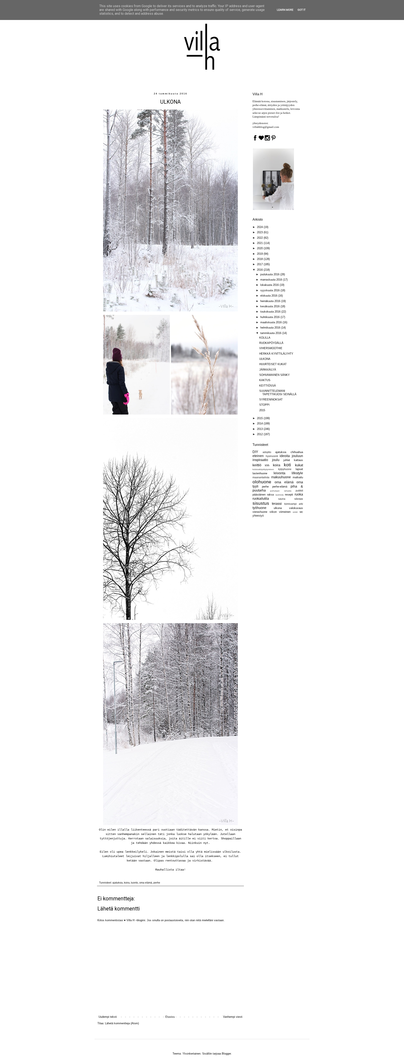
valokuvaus (296, 508)
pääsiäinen (259, 494)
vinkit (295, 512)
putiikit (299, 490)
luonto (134, 882)
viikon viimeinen (280, 511)
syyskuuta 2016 (270, 290)
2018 (260, 259)
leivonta (279, 473)
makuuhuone (281, 477)
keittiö (256, 465)
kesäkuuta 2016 (270, 306)
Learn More (285, 9)
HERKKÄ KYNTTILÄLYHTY (276, 353)
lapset (299, 469)
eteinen (258, 456)
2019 (260, 253)
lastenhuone (259, 473)
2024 (260, 227)
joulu (275, 460)
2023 (260, 232)
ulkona (278, 508)
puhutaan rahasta (280, 491)
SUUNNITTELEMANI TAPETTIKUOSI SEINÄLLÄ (277, 392)
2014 (260, 423)
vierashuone (259, 511)
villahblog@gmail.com (265, 127)
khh (267, 465)
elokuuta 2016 (269, 295)
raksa (270, 494)
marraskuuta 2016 (271, 279)
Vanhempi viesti (232, 1016)
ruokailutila (260, 498)
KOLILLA (264, 337)
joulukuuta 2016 (270, 274)
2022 (260, 237)
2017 (260, 264)
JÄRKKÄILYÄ (267, 369)
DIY (255, 452)
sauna (281, 498)
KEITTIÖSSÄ (267, 385)
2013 (260, 429)
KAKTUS (264, 380)
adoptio (267, 452)
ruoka (299, 494)
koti (287, 464)
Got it (302, 9)
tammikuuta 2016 (271, 333)
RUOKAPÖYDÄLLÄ (271, 343)
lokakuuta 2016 (270, 284)
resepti (289, 494)
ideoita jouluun (291, 456)
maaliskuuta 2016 (271, 322)
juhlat (286, 460)
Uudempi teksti (107, 1016)
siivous (298, 498)
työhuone (259, 508)
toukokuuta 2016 (270, 311)
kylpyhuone (284, 469)
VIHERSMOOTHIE (270, 348)
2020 (260, 248)
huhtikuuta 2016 (270, 317)
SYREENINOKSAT (271, 399)
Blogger (226, 1053)
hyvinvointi (272, 456)
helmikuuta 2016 (270, 327)
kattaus (298, 460)
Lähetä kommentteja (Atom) (122, 1023)
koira (127, 882)
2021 (260, 243)
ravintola (279, 495)
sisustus (260, 503)
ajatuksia (117, 882)
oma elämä (145, 882)
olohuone (261, 481)
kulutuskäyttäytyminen (263, 469)
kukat (299, 465)
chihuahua (297, 452)
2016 (260, 269)
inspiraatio (260, 460)
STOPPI (264, 404)
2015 (262, 410)
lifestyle (297, 473)
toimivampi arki (293, 503)
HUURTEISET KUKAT (273, 364)
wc (301, 511)
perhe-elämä (279, 486)
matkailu (298, 477)
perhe (156, 882)
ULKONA (264, 358)
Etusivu (170, 1016)
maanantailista (260, 477)
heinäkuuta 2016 (270, 301)
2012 (260, 434)
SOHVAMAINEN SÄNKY (274, 374)
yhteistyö (258, 515)
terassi (277, 503)
